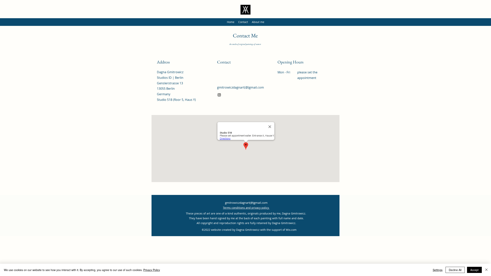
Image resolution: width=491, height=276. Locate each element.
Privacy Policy (151, 270)
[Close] (486, 270)
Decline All (455, 270)
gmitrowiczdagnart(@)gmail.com (240, 87)
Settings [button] (437, 270)
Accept (474, 270)
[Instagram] (219, 95)
